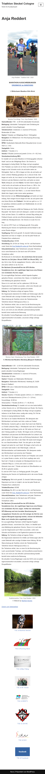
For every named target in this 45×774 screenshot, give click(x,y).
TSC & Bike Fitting (22, 669)
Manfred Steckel (27, 601)
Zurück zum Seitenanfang (10, 607)
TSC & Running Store (22, 649)
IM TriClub (25, 687)
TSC (18, 687)
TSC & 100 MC (22, 723)
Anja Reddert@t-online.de (20, 246)
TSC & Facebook (22, 758)
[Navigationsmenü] (40, 5)
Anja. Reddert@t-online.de (20, 493)
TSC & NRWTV (22, 701)
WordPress (31, 772)
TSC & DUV (22, 740)
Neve (12, 772)
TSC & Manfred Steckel (22, 630)
